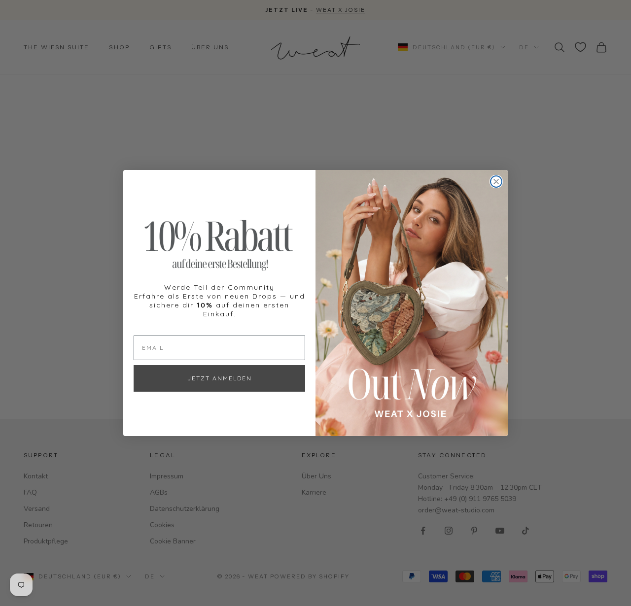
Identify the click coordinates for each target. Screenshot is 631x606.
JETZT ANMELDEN (219, 378)
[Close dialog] (496, 181)
